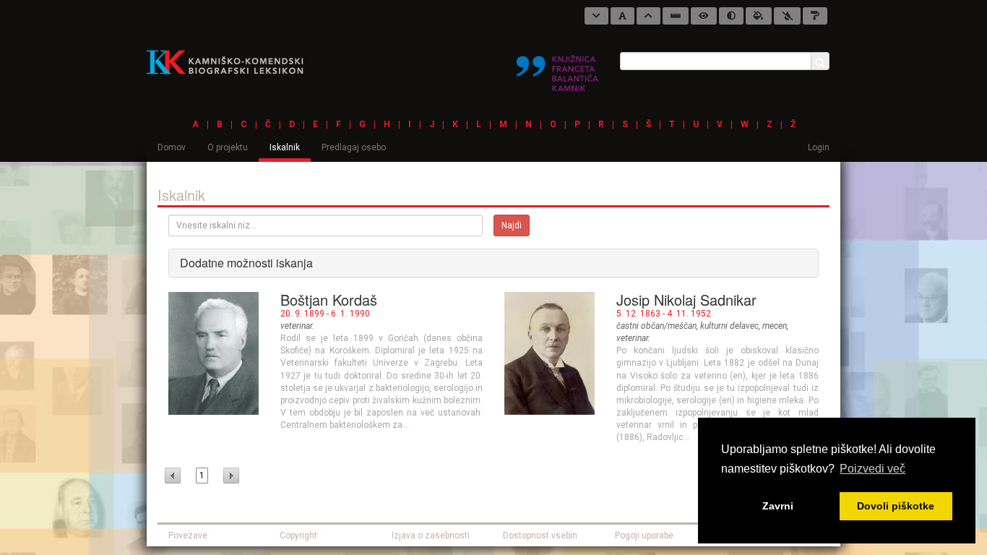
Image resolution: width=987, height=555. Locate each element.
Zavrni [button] (777, 506)
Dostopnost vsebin (540, 535)
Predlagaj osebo (354, 147)
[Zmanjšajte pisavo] (596, 16)
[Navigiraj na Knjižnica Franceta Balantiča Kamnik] (557, 67)
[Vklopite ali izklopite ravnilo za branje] (676, 16)
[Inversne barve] (759, 16)
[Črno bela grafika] (815, 16)
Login (818, 147)
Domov (172, 147)
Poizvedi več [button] (872, 468)
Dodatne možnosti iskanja (246, 262)
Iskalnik (285, 147)
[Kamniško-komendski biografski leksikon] (231, 61)
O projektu (227, 147)
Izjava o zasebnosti (431, 535)
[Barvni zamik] (787, 16)
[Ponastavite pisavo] (622, 16)
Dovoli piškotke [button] (895, 506)
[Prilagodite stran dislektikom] (731, 16)
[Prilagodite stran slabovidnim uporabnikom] (704, 16)
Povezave (187, 535)
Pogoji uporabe (644, 535)
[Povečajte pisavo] (648, 16)
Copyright (298, 535)
